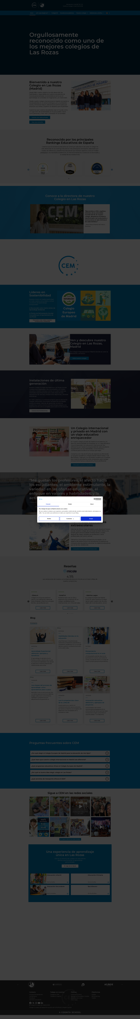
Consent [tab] (48, 504)
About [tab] (91, 504)
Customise (69, 518)
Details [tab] (70, 504)
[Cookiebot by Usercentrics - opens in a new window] (94, 499)
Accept (91, 518)
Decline (49, 518)
